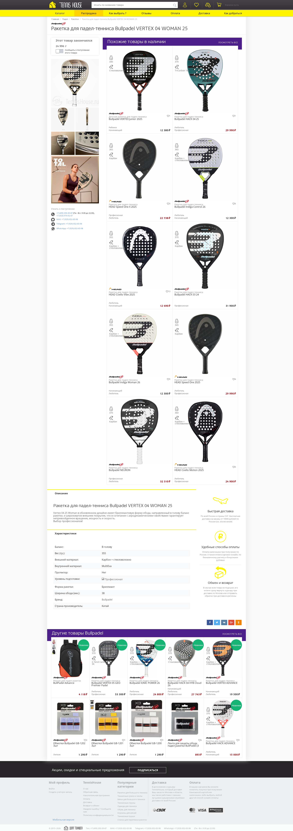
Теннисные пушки (126, 816)
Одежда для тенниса (127, 806)
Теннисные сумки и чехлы (130, 796)
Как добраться (233, 13)
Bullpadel (107, 599)
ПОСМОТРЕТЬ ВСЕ (228, 42)
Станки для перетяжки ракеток (132, 819)
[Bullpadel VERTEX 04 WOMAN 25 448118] (75, 83)
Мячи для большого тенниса (131, 799)
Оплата (175, 13)
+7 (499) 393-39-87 (64, 213)
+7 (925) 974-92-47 (64, 215)
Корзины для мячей (127, 812)
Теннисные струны (126, 802)
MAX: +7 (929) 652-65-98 (67, 219)
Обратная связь (90, 792)
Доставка (204, 13)
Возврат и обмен (91, 805)
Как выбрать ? (117, 13)
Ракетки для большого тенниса (132, 792)
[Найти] (174, 5)
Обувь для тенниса (126, 809)
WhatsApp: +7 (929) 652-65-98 (69, 228)
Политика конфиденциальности (98, 815)
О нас (85, 788)
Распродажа (88, 13)
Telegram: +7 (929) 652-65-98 (69, 223)
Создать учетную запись (60, 792)
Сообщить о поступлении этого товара (77, 51)
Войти (52, 788)
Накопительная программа (96, 795)
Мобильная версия (63, 819)
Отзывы (146, 13)
